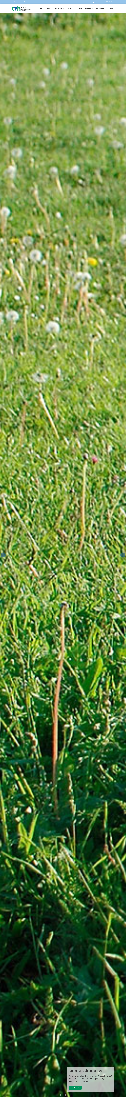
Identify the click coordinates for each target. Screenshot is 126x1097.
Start (41, 8)
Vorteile (79, 8)
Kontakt (111, 8)
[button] (3, 555)
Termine (48, 8)
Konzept (70, 8)
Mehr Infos (75, 1087)
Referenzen (89, 8)
